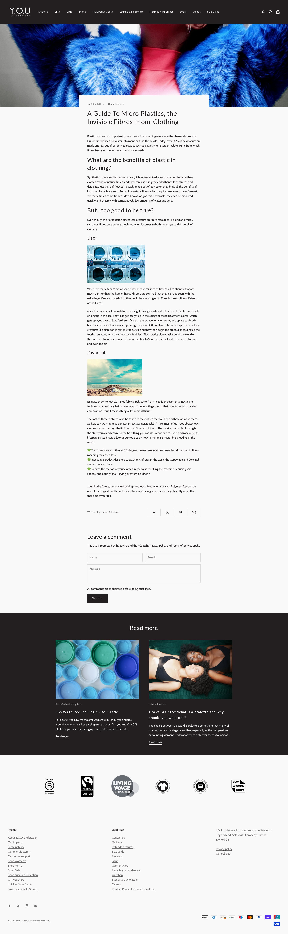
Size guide (118, 851)
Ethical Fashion (115, 104)
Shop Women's (17, 861)
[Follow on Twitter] (18, 905)
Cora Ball (194, 459)
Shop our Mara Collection (23, 875)
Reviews (117, 856)
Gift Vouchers (16, 879)
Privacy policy (224, 849)
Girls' (70, 11)
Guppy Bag (176, 459)
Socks (183, 11)
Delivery (117, 842)
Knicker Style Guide (20, 884)
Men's (82, 11)
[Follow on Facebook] (9, 905)
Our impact (15, 842)
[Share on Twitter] (167, 512)
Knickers (43, 11)
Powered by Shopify (41, 921)
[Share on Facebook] (153, 512)
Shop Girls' (14, 870)
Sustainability (16, 847)
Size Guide (213, 11)
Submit (97, 598)
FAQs (115, 861)
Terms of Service (182, 545)
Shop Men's (15, 865)
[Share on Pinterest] (180, 512)
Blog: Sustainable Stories (23, 889)
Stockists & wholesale (125, 879)
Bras (57, 11)
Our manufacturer (19, 851)
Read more (62, 736)
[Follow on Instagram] (27, 905)
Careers (116, 884)
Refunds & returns (123, 847)
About (197, 11)
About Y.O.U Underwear (22, 837)
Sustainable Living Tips (69, 704)
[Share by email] (194, 512)
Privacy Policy (158, 545)
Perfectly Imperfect (161, 11)
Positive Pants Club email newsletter (134, 889)
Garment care (120, 865)
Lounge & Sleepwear (131, 11)
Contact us (118, 837)
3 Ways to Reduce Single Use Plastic (87, 712)
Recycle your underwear (126, 870)
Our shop (117, 875)
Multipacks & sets (103, 11)
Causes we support (19, 856)
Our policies (223, 853)
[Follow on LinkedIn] (35, 905)
